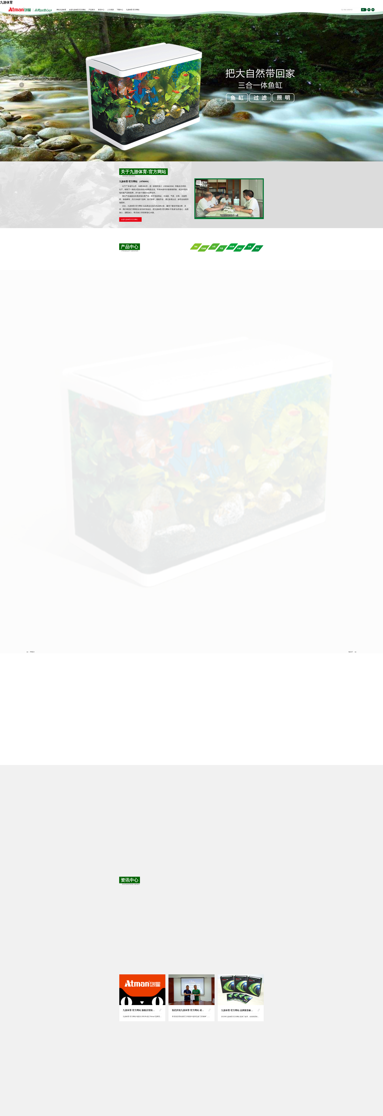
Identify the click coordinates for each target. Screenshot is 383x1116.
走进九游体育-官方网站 (77, 9)
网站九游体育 (61, 9)
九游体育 (6, 2)
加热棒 (232, 246)
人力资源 (110, 9)
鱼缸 (196, 246)
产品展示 (92, 9)
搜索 (363, 10)
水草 (249, 246)
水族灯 (239, 248)
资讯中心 (101, 9)
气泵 (221, 248)
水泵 (214, 246)
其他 (257, 248)
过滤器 (203, 248)
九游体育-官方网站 (132, 9)
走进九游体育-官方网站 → (130, 219)
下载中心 (120, 9)
